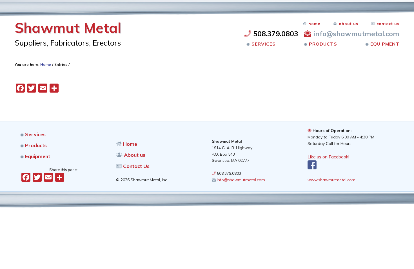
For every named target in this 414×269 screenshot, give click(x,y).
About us (134, 155)
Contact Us (136, 166)
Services (35, 134)
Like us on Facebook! (328, 157)
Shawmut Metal (68, 28)
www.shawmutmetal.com (331, 179)
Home (129, 144)
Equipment (37, 156)
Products (35, 145)
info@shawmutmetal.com (355, 33)
